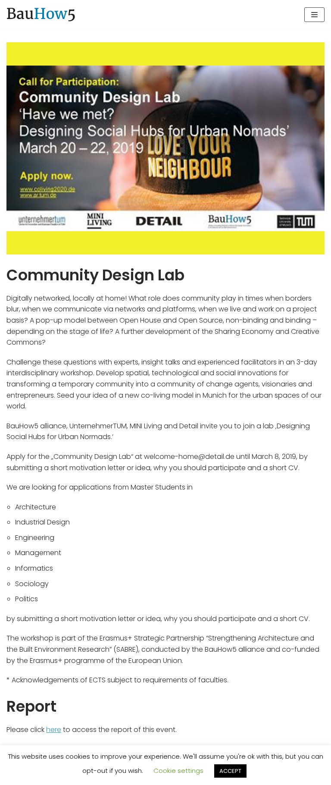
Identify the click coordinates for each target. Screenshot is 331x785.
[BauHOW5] (40, 14)
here (53, 730)
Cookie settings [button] (178, 770)
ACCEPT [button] (230, 771)
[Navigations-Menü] (314, 14)
